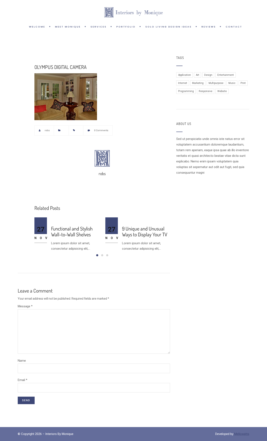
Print (243, 83)
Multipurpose (216, 83)
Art (197, 75)
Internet (182, 83)
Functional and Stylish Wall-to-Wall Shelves (72, 232)
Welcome (37, 26)
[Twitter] (144, 130)
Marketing (198, 83)
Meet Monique (68, 26)
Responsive (205, 91)
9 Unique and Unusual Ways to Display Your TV (144, 232)
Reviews (209, 26)
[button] (97, 255)
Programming (186, 91)
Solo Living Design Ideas (168, 26)
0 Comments (101, 130)
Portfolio (126, 26)
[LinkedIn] (166, 130)
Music (232, 83)
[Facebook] (152, 130)
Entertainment (225, 75)
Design (208, 75)
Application (184, 75)
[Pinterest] (159, 130)
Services (99, 26)
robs (47, 130)
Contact (234, 26)
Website (222, 91)
